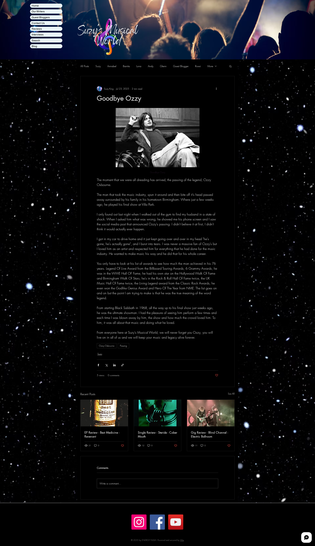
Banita (126, 66)
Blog (34, 46)
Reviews (37, 28)
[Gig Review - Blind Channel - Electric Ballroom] (210, 413)
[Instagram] (139, 522)
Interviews (37, 34)
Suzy (98, 66)
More (210, 66)
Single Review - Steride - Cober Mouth (157, 434)
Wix (182, 540)
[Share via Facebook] (98, 365)
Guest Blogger (181, 66)
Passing (123, 345)
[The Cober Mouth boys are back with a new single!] (157, 413)
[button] (230, 66)
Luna (138, 66)
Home (35, 5)
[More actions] (216, 89)
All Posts (84, 66)
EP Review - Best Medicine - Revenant (101, 434)
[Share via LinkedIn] (114, 365)
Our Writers (38, 11)
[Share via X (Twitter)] (106, 365)
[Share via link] (122, 365)
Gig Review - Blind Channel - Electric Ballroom (209, 434)
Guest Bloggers (41, 17)
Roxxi (198, 66)
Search (36, 40)
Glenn (163, 66)
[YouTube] (175, 522)
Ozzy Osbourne (106, 345)
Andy (150, 66)
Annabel (111, 66)
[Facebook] (157, 522)
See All (231, 393)
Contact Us (38, 23)
